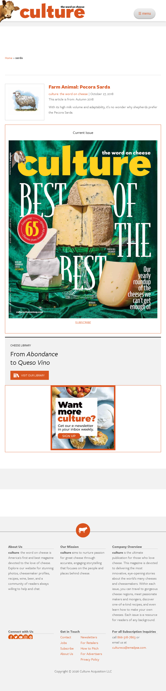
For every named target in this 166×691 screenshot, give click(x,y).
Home (8, 58)
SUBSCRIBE (83, 322)
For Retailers (89, 642)
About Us (66, 653)
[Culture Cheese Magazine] (83, 530)
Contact (65, 637)
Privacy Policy (90, 659)
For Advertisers (91, 653)
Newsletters (89, 637)
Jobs (63, 642)
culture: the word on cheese (68, 93)
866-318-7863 (126, 637)
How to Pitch (90, 648)
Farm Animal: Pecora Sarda (79, 86)
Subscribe (67, 648)
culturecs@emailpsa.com (129, 647)
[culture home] (52, 14)
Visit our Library (33, 375)
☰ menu (145, 13)
